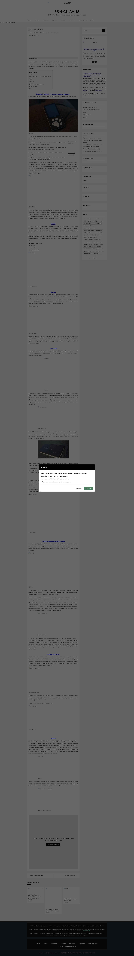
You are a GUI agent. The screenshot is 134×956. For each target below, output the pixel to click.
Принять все (88, 488)
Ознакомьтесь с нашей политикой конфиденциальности (56, 482)
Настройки (79, 488)
